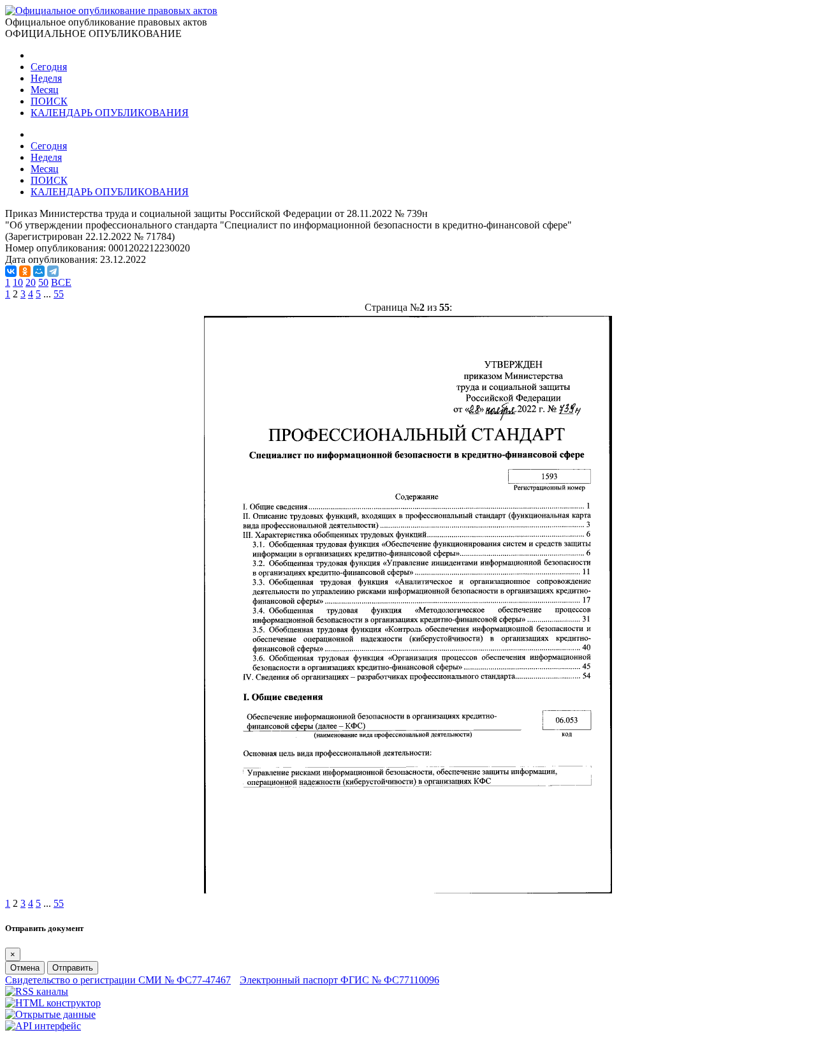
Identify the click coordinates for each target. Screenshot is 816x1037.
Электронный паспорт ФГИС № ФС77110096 (339, 979)
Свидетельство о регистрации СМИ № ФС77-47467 (118, 979)
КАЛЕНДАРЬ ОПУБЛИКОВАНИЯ (110, 112)
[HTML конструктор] (53, 1002)
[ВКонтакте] (11, 271)
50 (43, 282)
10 (18, 282)
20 (31, 282)
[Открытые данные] (50, 1014)
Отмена (25, 968)
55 (59, 293)
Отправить (72, 968)
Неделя (46, 78)
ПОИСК (49, 101)
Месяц (45, 89)
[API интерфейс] (43, 1025)
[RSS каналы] (36, 991)
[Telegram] (53, 271)
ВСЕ (61, 282)
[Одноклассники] (25, 271)
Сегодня (49, 66)
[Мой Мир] (39, 271)
